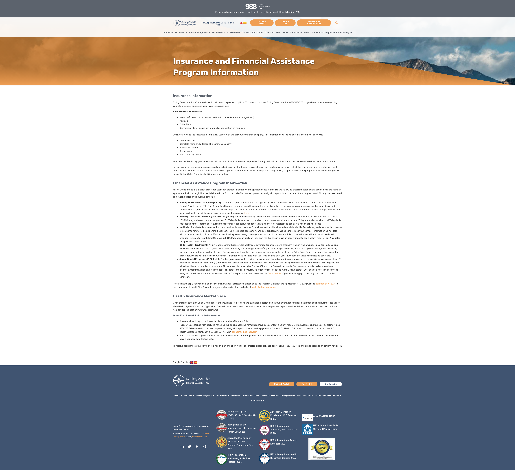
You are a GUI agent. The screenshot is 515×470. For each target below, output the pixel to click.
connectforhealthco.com (244, 332)
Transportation (272, 32)
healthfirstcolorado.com (263, 287)
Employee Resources (270, 396)
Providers (235, 32)
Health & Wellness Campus (318, 32)
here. (246, 213)
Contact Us (296, 32)
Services (179, 32)
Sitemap (206, 433)
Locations (257, 32)
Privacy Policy (179, 437)
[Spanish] (245, 22)
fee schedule (274, 273)
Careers (246, 32)
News (285, 32)
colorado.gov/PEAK (325, 283)
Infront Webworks (199, 437)
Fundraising (342, 32)
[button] (336, 23)
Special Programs (198, 32)
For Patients (219, 32)
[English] (241, 22)
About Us (168, 32)
